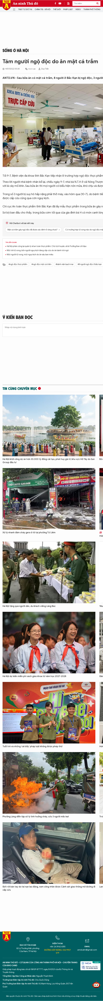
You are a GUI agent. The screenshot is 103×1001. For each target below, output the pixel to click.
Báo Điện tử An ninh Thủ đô (6, 5)
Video (78, 9)
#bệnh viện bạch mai (64, 264)
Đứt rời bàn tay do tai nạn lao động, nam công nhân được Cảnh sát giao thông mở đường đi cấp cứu (49, 888)
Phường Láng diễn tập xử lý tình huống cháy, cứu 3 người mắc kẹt (36, 816)
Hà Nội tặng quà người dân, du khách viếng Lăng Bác (29, 606)
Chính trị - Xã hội (42, 9)
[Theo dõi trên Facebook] (56, 3)
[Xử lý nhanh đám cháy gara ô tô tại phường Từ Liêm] (49, 499)
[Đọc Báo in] (69, 3)
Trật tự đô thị (25, 9)
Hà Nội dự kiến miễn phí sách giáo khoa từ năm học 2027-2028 (34, 676)
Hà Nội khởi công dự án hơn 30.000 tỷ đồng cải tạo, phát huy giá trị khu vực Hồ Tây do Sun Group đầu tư (49, 461)
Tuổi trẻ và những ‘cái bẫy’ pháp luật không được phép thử (32, 746)
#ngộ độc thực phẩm (18, 264)
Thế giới (57, 9)
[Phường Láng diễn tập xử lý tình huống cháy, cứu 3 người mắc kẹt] (49, 783)
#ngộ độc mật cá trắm (41, 264)
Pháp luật (68, 9)
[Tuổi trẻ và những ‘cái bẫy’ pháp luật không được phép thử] (49, 713)
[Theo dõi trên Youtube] (60, 3)
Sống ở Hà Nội (16, 50)
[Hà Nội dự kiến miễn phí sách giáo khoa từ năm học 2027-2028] (49, 642)
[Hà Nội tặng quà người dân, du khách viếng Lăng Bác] (49, 572)
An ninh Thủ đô (25, 3)
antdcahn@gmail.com (87, 950)
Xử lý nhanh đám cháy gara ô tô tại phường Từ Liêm (29, 532)
